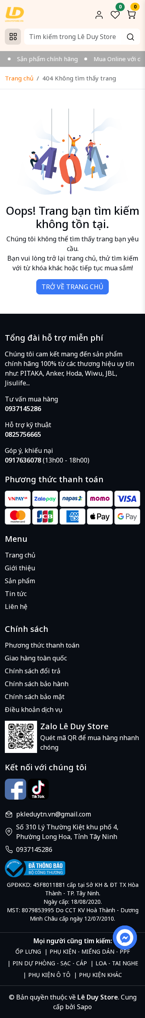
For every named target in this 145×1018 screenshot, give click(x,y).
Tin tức (16, 593)
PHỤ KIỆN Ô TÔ (49, 975)
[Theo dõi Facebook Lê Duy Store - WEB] (15, 789)
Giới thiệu (20, 567)
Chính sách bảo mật (34, 696)
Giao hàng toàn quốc (36, 658)
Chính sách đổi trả (32, 670)
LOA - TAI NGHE (116, 963)
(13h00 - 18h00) (47, 460)
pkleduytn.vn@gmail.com (53, 814)
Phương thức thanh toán (42, 645)
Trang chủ (19, 78)
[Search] (130, 37)
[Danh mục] (13, 37)
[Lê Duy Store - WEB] (14, 13)
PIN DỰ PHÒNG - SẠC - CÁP (49, 963)
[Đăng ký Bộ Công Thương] (72, 868)
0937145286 (34, 849)
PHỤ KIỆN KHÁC (100, 975)
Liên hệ (16, 606)
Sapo (83, 1006)
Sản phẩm (20, 580)
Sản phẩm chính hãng (43, 59)
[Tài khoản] (99, 14)
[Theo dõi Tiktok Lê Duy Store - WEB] (38, 789)
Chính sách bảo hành (36, 683)
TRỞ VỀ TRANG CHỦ (72, 286)
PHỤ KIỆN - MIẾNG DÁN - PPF (90, 951)
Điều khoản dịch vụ (33, 709)
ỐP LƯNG (28, 951)
